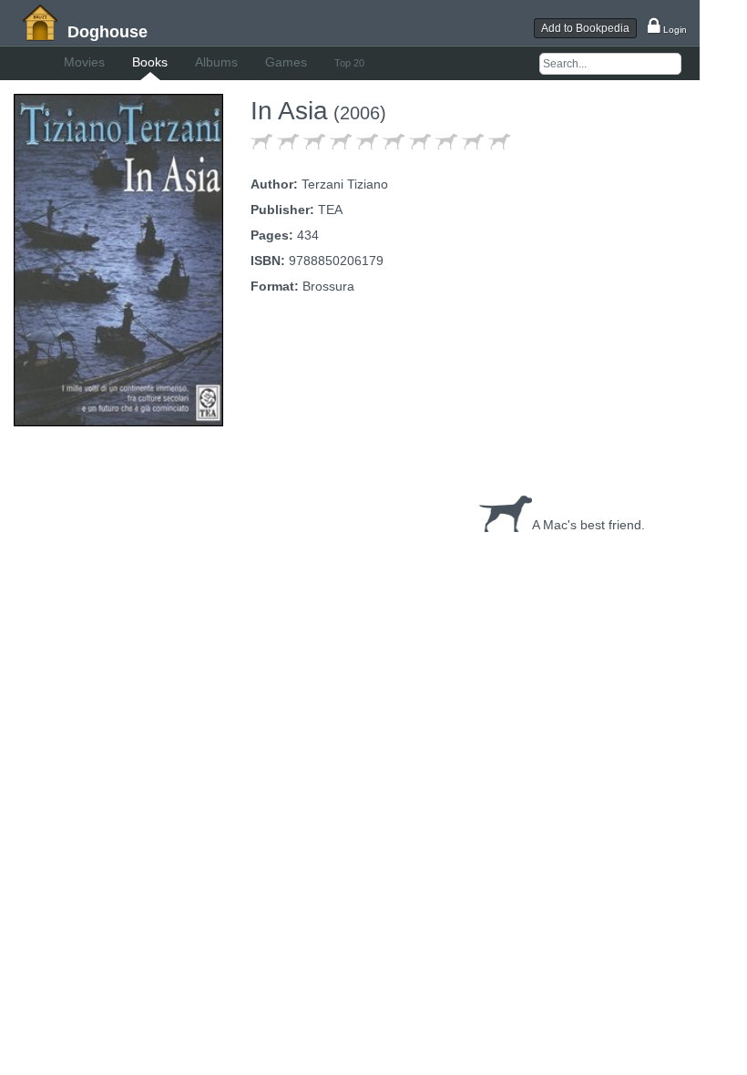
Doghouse (107, 32)
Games (286, 62)
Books (150, 62)
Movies (84, 62)
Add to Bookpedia (585, 28)
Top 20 (349, 62)
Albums (216, 62)
